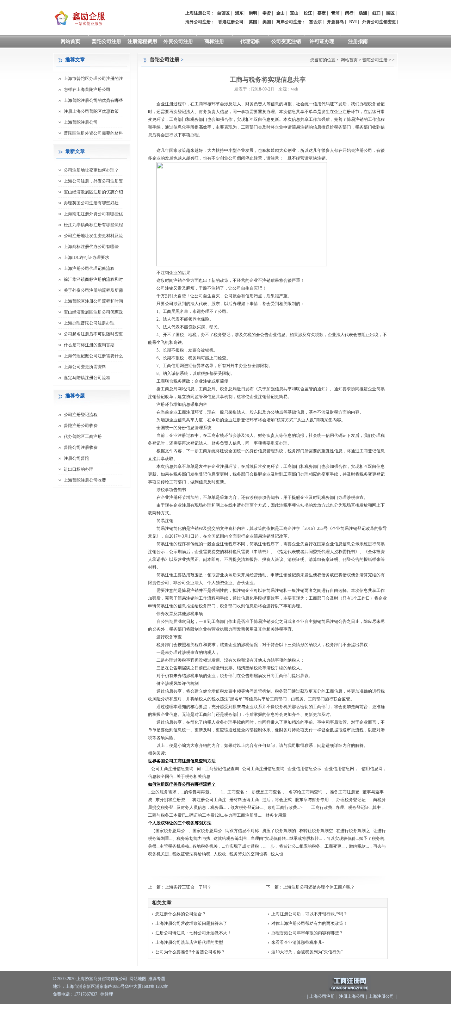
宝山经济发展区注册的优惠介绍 (93, 192)
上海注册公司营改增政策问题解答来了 (191, 923)
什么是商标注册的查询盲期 (89, 344)
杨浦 (363, 13)
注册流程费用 (142, 41)
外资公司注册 (178, 41)
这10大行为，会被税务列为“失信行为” (306, 951)
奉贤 (266, 13)
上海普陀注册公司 (81, 122)
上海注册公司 (381, 996)
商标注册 (214, 41)
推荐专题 (156, 978)
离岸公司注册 (289, 21)
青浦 (335, 13)
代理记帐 (250, 41)
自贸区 (223, 13)
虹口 (376, 13)
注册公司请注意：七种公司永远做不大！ (193, 932)
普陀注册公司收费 (81, 425)
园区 (390, 13)
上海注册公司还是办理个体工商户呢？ (319, 887)
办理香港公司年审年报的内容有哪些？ (307, 932)
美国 (266, 21)
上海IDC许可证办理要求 (86, 257)
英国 (253, 21)
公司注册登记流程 (81, 414)
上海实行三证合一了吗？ (188, 887)
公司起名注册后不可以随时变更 (93, 334)
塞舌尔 (315, 21)
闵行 (349, 13)
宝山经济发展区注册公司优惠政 (93, 312)
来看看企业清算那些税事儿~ (298, 942)
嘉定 (321, 13)
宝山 (294, 13)
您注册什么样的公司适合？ (180, 913)
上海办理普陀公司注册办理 (89, 323)
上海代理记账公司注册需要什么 (93, 355)
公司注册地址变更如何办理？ (91, 170)
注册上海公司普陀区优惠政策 (91, 111)
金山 (280, 13)
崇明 (253, 13)
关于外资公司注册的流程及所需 (93, 290)
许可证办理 (322, 41)
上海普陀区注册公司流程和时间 (93, 301)
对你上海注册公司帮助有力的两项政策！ (309, 923)
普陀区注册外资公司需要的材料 (93, 133)
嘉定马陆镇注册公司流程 (87, 377)
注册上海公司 (351, 996)
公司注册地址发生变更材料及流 (93, 235)
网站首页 (70, 41)
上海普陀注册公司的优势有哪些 (93, 100)
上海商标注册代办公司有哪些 (91, 246)
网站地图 (137, 978)
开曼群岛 (335, 21)
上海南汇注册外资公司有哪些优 (93, 213)
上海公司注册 (322, 996)
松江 (308, 13)
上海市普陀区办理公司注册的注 (93, 78)
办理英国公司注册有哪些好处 (91, 202)
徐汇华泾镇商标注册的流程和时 (93, 279)
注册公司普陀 (76, 458)
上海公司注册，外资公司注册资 (93, 181)
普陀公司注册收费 (81, 447)
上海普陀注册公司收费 (85, 480)
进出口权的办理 (78, 469)
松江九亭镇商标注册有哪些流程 (93, 224)
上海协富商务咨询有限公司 (101, 978)
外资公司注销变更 (379, 21)
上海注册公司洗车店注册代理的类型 (189, 942)
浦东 (239, 13)
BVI (353, 21)
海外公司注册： (200, 21)
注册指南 (358, 41)
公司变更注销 (286, 41)
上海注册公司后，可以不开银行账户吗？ (309, 913)
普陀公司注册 (106, 41)
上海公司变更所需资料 (85, 366)
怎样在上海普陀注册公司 (87, 89)
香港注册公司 (230, 21)
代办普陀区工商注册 (83, 436)
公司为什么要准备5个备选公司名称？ (190, 951)
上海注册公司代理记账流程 (89, 268)
